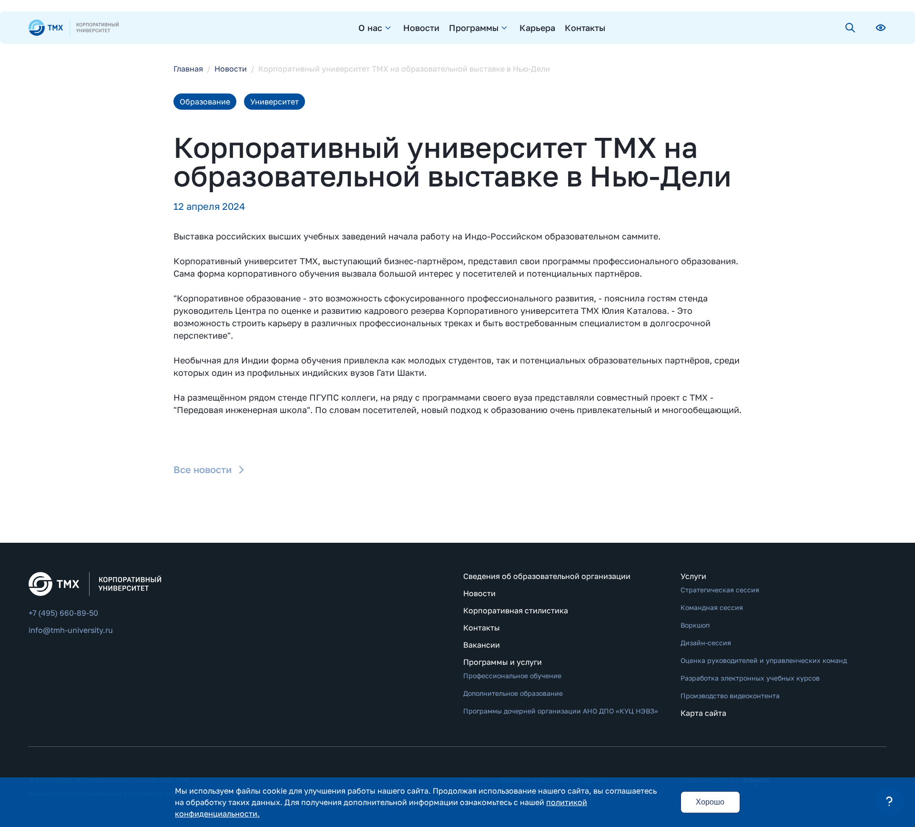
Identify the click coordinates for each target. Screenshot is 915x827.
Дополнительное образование (513, 693)
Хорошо (710, 802)
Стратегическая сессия (720, 590)
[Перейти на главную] (74, 27)
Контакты (585, 27)
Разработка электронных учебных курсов (750, 678)
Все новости (202, 469)
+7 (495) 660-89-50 (63, 613)
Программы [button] (473, 27)
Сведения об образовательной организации (546, 576)
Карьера (537, 27)
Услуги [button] (693, 576)
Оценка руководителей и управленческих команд (764, 660)
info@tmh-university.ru (71, 630)
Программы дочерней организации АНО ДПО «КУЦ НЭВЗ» (560, 711)
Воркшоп (695, 625)
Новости (421, 27)
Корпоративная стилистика (515, 610)
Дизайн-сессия (706, 643)
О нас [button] (370, 27)
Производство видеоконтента (730, 696)
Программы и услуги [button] (502, 662)
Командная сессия (712, 607)
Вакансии (481, 645)
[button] (889, 801)
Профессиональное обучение (512, 676)
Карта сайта (703, 713)
